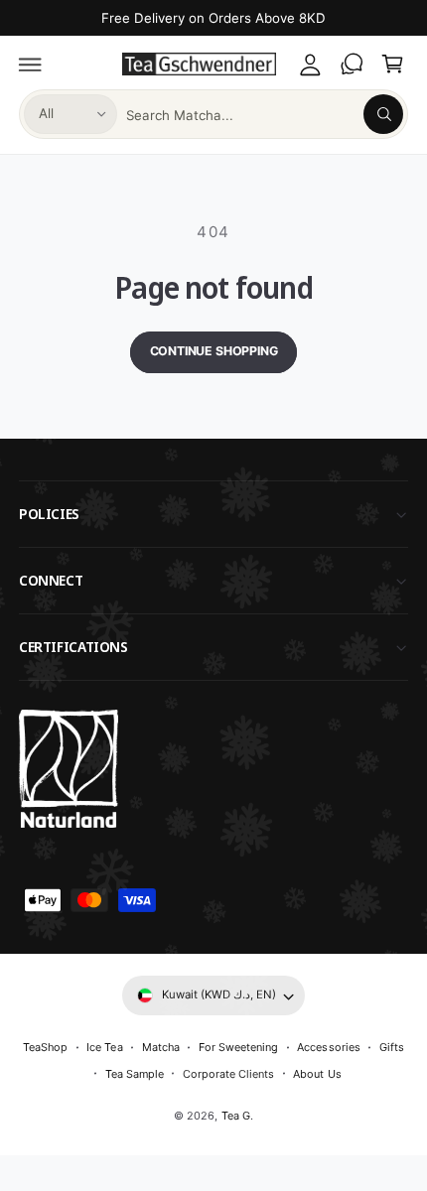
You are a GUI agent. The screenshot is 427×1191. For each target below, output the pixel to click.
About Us (317, 1074)
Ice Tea (104, 1047)
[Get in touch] (351, 64)
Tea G (235, 1116)
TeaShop (45, 1047)
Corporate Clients (228, 1074)
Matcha (161, 1047)
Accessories (328, 1047)
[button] (31, 64)
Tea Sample (134, 1074)
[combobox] (265, 113)
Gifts (391, 1047)
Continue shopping (214, 350)
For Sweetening (238, 1047)
